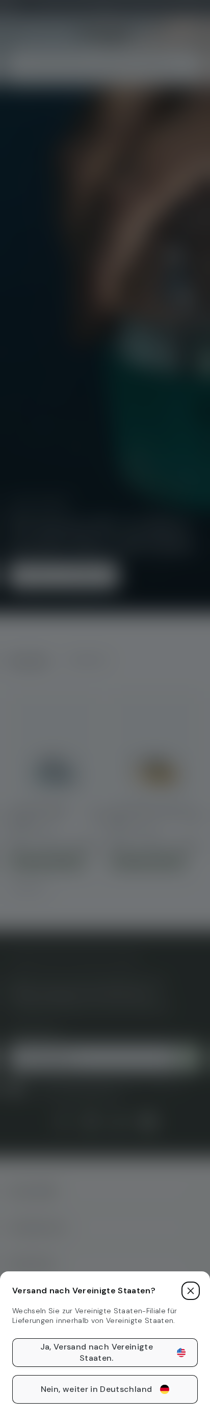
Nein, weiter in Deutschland (96, 1389)
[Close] (190, 1291)
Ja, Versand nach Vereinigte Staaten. (96, 1352)
